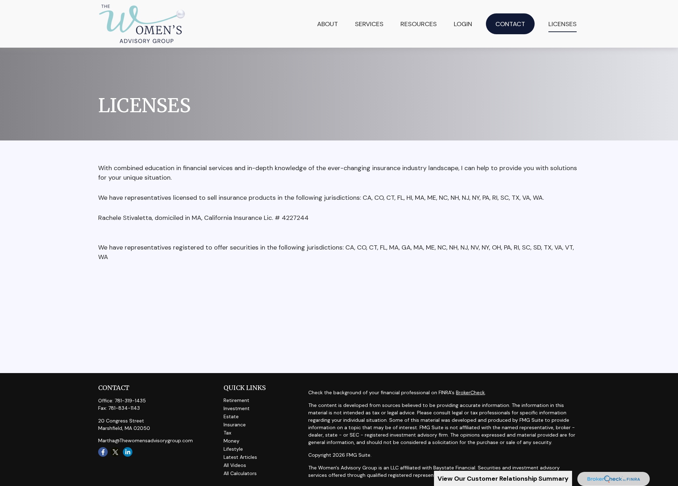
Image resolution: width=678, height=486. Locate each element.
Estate (231, 416)
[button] (369, 23)
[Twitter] (115, 452)
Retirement (236, 400)
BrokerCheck (470, 392)
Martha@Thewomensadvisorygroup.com (145, 440)
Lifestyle (233, 449)
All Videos (235, 465)
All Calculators (240, 473)
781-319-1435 (130, 400)
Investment (237, 408)
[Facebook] (103, 452)
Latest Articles (240, 457)
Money (231, 441)
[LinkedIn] (127, 452)
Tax (227, 433)
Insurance (235, 424)
